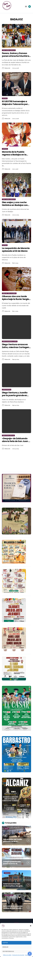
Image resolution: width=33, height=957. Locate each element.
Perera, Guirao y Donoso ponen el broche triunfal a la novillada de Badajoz (15, 56)
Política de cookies (7, 955)
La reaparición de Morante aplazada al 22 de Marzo (16, 249)
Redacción (7, 68)
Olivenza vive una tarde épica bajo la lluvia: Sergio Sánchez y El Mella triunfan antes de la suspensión (16, 300)
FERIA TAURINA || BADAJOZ (9, 50)
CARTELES (5, 148)
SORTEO (6, 828)
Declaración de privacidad (18, 955)
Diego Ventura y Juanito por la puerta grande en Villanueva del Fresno (14, 395)
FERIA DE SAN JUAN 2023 (8, 435)
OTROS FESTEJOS (7, 389)
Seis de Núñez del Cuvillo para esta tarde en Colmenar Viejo (12, 841)
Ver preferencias (8, 951)
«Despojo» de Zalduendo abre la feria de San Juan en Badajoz (16, 441)
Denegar (5, 947)
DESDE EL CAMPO (9, 895)
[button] (30, 926)
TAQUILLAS (7, 873)
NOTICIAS (5, 98)
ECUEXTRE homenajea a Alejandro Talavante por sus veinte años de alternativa (15, 105)
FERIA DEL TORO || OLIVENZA (9, 293)
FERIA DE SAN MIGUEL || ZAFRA (10, 341)
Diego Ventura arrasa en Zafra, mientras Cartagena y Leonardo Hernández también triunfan (16, 348)
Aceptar (5, 942)
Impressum (27, 955)
